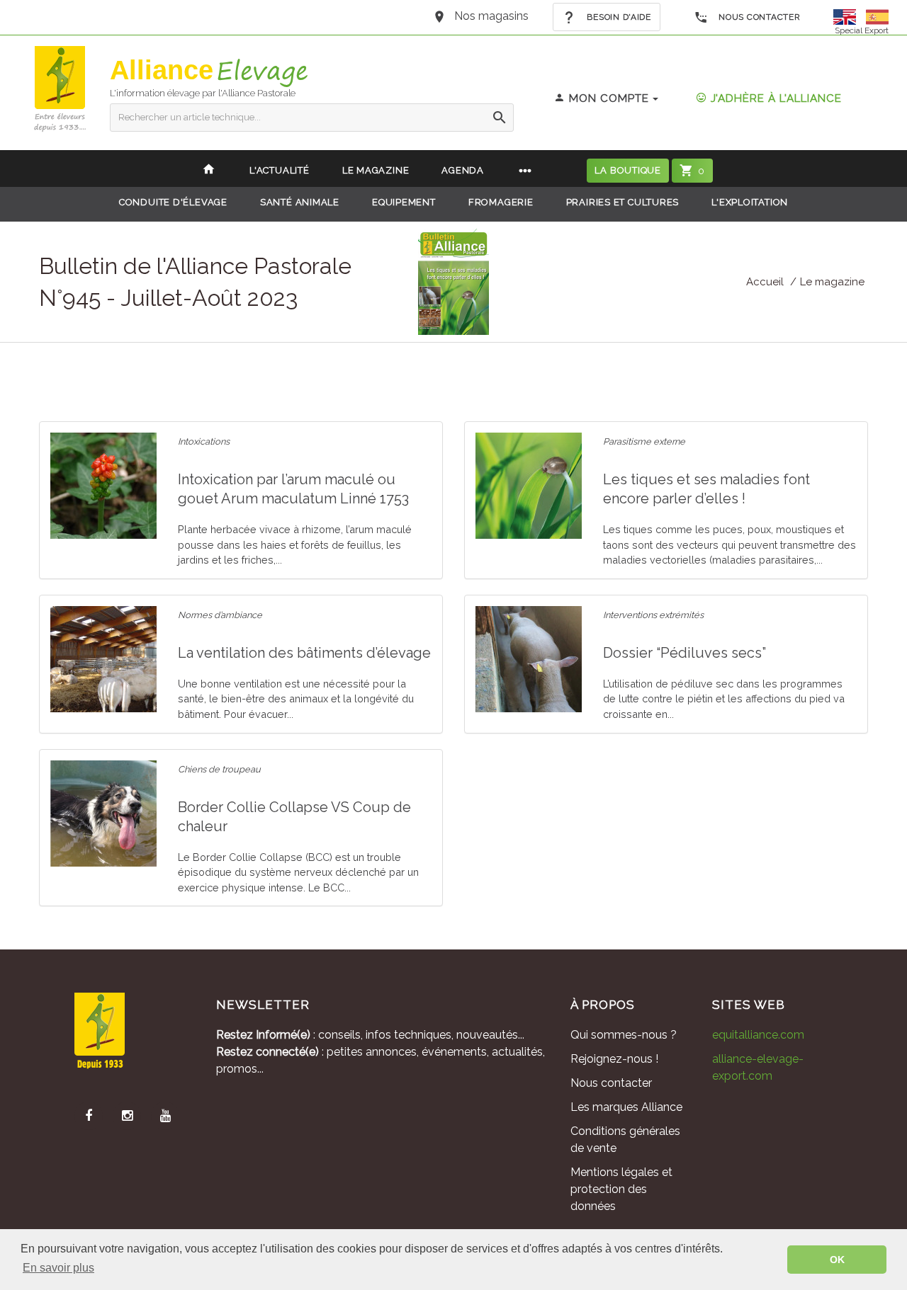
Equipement (404, 202)
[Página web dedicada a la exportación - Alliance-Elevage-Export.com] (877, 16)
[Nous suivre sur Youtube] (165, 1116)
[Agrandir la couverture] (453, 280)
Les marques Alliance (626, 1107)
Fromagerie (501, 202)
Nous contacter (758, 17)
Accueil (765, 281)
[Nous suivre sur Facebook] (88, 1116)
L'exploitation (749, 202)
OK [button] (837, 1259)
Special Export (862, 30)
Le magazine (832, 281)
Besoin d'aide (618, 17)
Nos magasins (491, 16)
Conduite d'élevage (173, 202)
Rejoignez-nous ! (614, 1059)
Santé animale (299, 202)
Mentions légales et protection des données (621, 1189)
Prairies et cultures (623, 202)
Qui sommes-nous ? (623, 1034)
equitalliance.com (758, 1034)
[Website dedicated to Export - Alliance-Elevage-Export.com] (848, 16)
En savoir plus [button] (58, 1268)
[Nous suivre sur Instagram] (127, 1116)
